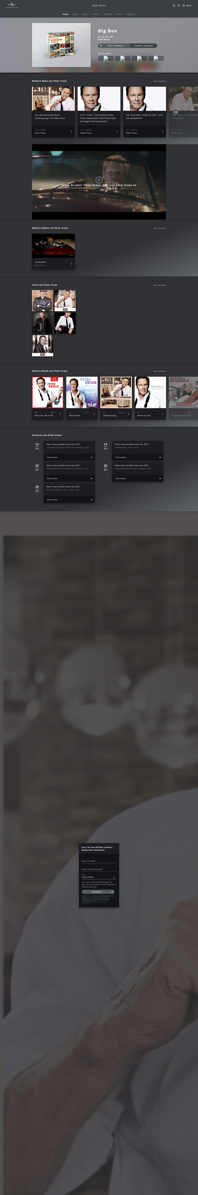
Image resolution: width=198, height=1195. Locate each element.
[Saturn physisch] (139, 59)
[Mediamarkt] (123, 59)
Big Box (107, 31)
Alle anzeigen (160, 81)
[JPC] (156, 59)
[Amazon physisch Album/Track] (106, 59)
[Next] (175, 112)
